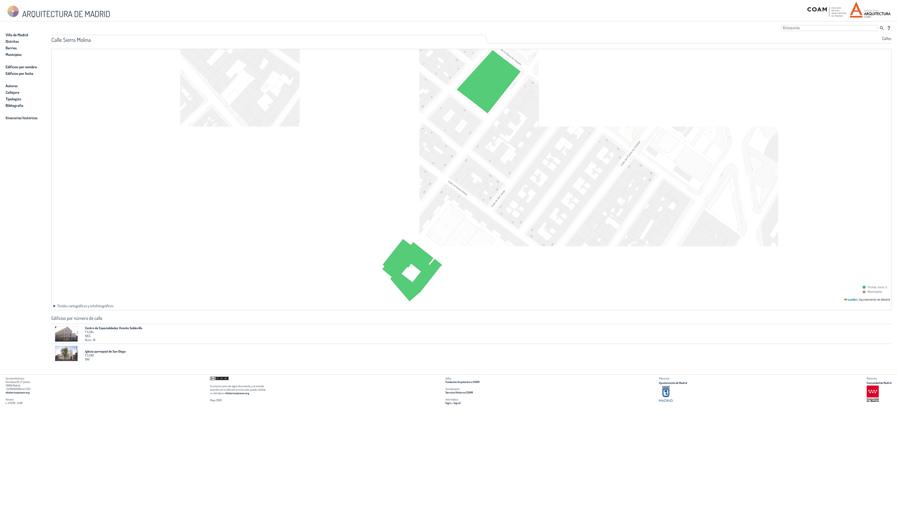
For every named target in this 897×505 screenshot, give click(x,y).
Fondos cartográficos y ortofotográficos (85, 305)
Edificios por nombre (21, 67)
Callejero (12, 92)
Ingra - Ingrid (452, 403)
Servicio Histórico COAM (459, 392)
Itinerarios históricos (22, 117)
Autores (12, 85)
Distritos (12, 41)
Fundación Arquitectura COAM (462, 382)
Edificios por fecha (19, 73)
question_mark (888, 28)
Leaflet (852, 299)
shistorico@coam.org (18, 392)
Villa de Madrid (17, 34)
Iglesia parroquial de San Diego (105, 351)
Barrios (11, 48)
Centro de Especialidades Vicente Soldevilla (113, 328)
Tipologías (13, 99)
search (881, 28)
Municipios (14, 54)
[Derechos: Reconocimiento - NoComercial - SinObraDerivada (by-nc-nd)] (219, 379)
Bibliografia (14, 105)
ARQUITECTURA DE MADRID (65, 13)
